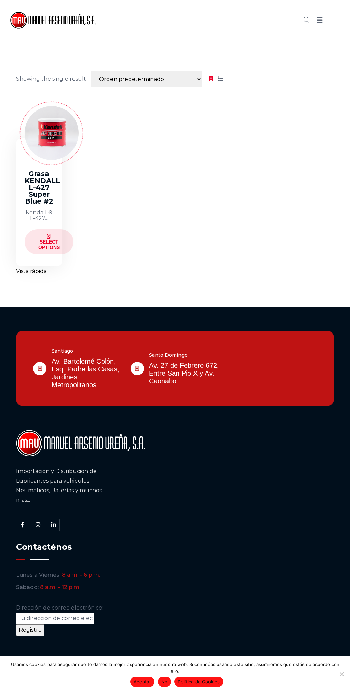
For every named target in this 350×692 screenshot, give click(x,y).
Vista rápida (31, 271)
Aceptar (142, 681)
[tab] (211, 79)
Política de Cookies (199, 681)
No (164, 681)
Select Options (49, 244)
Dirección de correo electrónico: (59, 607)
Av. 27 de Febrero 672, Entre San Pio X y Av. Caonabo (184, 373)
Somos (162, 20)
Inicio (131, 20)
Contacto (263, 20)
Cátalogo (198, 20)
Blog (230, 20)
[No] (341, 673)
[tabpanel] (120, 183)
